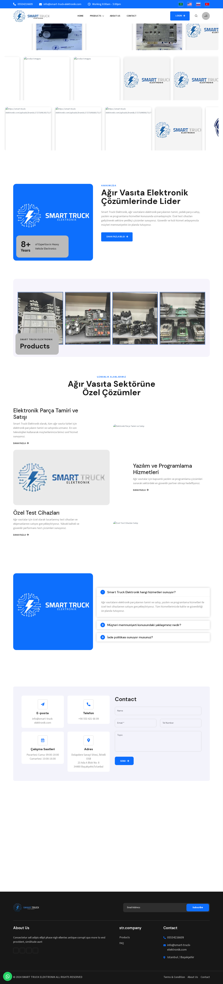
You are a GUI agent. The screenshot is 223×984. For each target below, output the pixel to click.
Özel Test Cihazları (36, 513)
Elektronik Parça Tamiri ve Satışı (45, 413)
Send (123, 760)
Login (179, 15)
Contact (131, 15)
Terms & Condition (174, 977)
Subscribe (198, 907)
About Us (115, 15)
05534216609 (175, 937)
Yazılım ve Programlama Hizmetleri (162, 469)
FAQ (121, 943)
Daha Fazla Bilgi (115, 236)
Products (95, 15)
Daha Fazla (19, 443)
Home (80, 15)
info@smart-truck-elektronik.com (179, 947)
